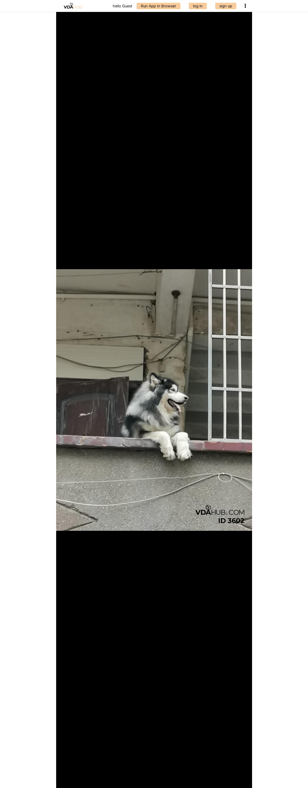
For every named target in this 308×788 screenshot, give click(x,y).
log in (198, 6)
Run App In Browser (158, 6)
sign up (225, 6)
